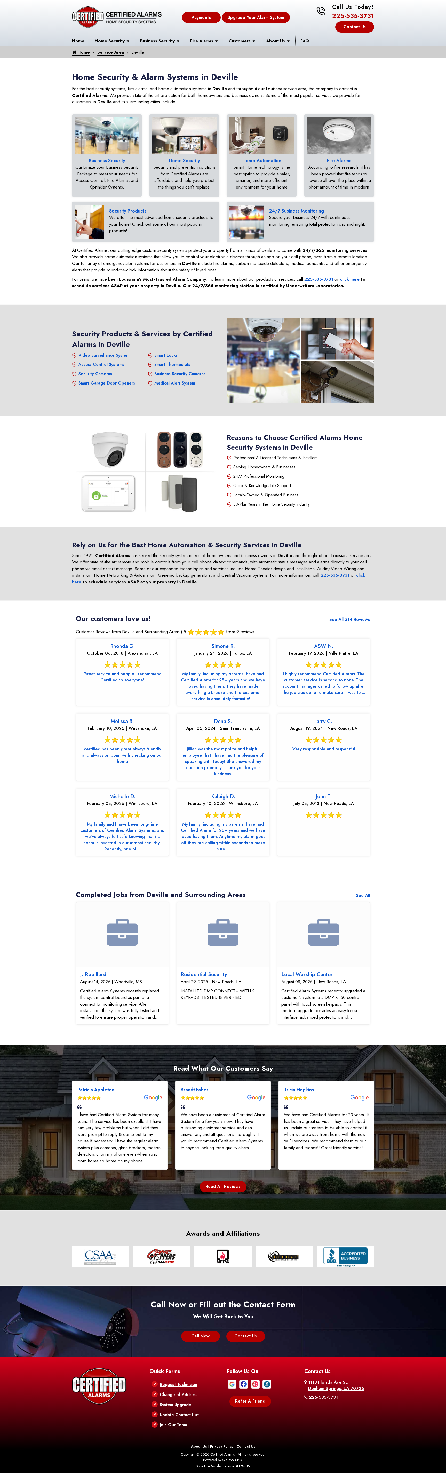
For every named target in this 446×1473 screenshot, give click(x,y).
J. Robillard (93, 974)
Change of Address (178, 1395)
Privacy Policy (221, 1446)
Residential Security (204, 974)
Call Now (200, 1336)
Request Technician (178, 1385)
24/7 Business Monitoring (296, 211)
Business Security (157, 41)
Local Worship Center (307, 974)
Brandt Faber (194, 1089)
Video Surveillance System (103, 355)
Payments (201, 17)
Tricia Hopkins (299, 1089)
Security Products (127, 211)
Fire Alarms (201, 41)
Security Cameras (95, 374)
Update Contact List (179, 1415)
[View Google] (232, 1384)
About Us (275, 41)
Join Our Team (173, 1425)
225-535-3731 (353, 15)
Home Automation (261, 160)
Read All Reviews (223, 1186)
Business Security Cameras (179, 374)
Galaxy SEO (232, 1459)
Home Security (110, 41)
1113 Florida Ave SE (336, 1385)
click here (350, 279)
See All (363, 895)
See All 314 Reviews (349, 619)
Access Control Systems (101, 364)
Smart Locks (166, 355)
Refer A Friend (250, 1401)
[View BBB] (267, 1384)
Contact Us (355, 27)
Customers (240, 41)
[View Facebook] (243, 1384)
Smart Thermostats (172, 364)
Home (78, 41)
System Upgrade (175, 1405)
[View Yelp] (255, 1384)
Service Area (110, 52)
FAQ (304, 41)
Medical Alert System (174, 383)
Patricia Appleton (95, 1089)
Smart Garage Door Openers (106, 383)
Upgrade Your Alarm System (256, 17)
